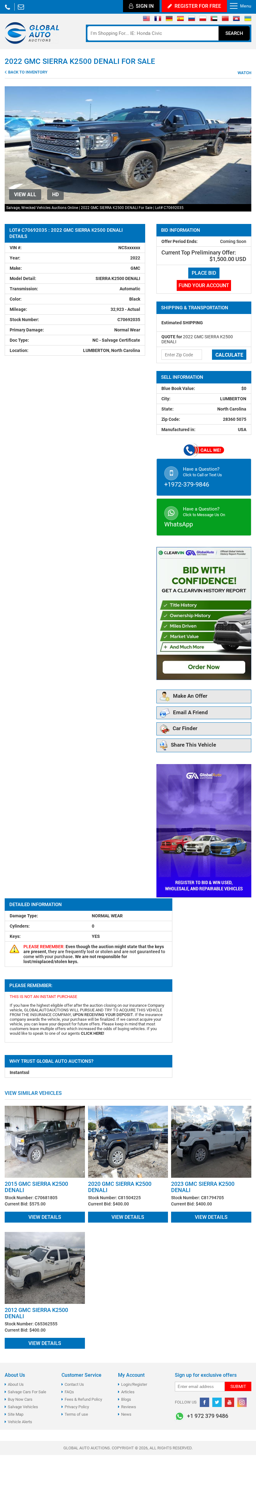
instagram (242, 1402)
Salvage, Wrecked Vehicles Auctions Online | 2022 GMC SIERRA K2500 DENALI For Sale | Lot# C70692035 (95, 208)
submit (238, 1386)
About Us (16, 1384)
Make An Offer (190, 696)
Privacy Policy (77, 1406)
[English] (146, 20)
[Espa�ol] (180, 20)
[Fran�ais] (157, 20)
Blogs (126, 1399)
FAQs (69, 1392)
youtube (229, 1402)
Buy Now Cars (20, 1399)
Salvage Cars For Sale (27, 1392)
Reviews (128, 1406)
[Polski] (202, 20)
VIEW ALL (25, 194)
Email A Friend (190, 712)
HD (55, 194)
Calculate (229, 355)
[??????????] (247, 20)
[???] (225, 20)
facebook (204, 1402)
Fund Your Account (204, 285)
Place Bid (204, 273)
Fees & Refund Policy (83, 1399)
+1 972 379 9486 (7, 7)
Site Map (15, 1414)
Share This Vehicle (193, 745)
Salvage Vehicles (23, 1406)
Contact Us (74, 1384)
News (126, 1414)
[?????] (236, 20)
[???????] (191, 20)
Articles (128, 1392)
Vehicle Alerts (20, 1421)
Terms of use (76, 1414)
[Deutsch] (169, 20)
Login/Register (134, 1384)
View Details (44, 1217)
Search (234, 33)
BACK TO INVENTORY (27, 72)
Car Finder (185, 728)
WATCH (244, 72)
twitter (217, 1402)
